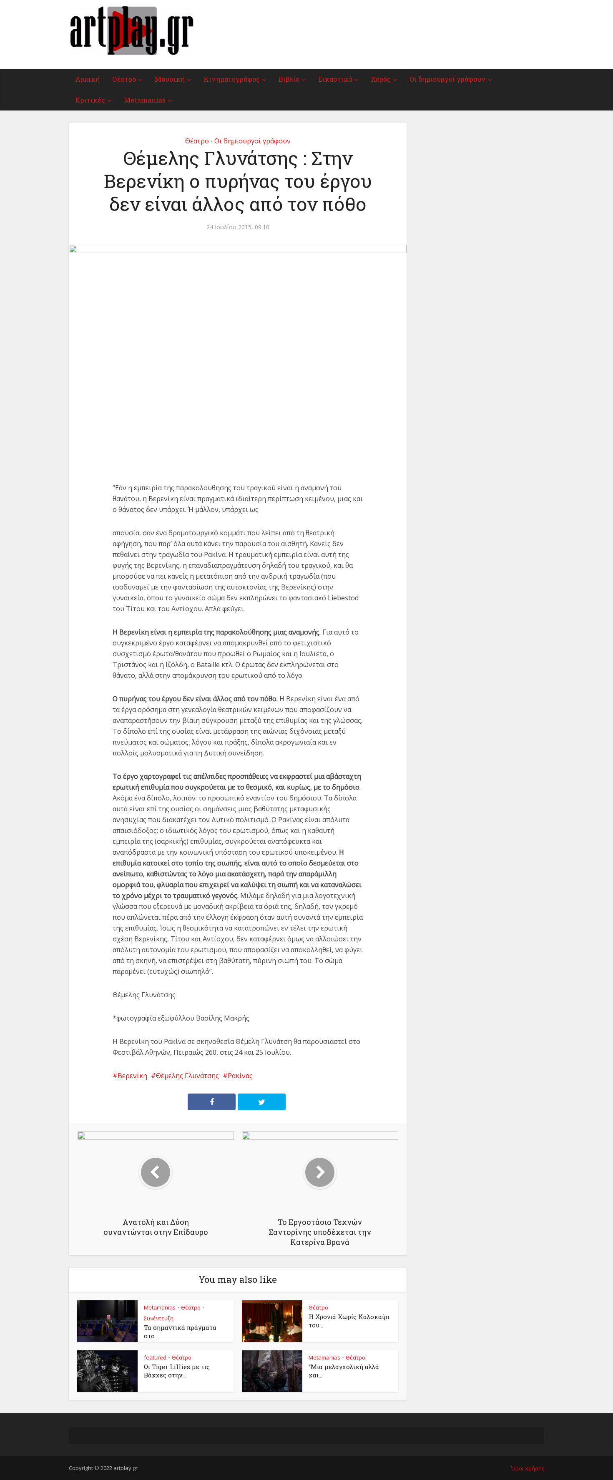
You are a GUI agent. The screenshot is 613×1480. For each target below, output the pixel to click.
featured (155, 1357)
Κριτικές (90, 99)
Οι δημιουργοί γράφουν (447, 79)
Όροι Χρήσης (527, 1468)
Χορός (381, 79)
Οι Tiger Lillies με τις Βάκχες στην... (177, 1370)
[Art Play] (131, 30)
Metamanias (145, 99)
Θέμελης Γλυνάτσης (187, 1075)
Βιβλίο (289, 79)
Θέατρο (124, 79)
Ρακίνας (240, 1075)
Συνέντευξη (158, 1318)
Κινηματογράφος (231, 79)
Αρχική (87, 79)
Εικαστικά (335, 79)
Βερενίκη (132, 1075)
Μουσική (170, 79)
